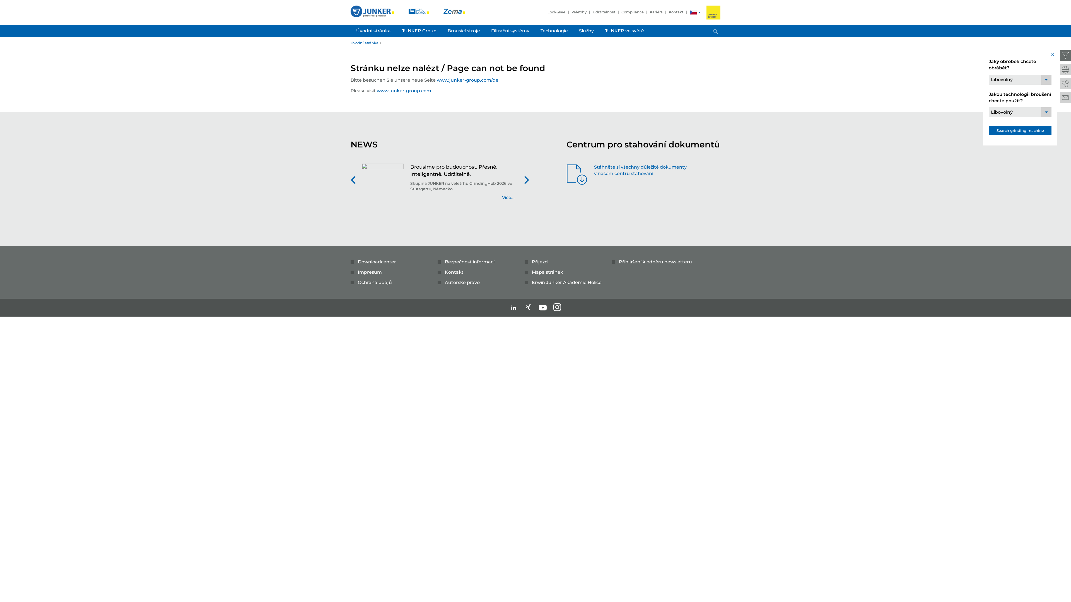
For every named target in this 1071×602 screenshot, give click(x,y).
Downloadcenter (377, 261)
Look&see (556, 12)
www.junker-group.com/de (467, 80)
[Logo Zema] (454, 11)
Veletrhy (579, 12)
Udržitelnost (604, 12)
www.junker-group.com (404, 90)
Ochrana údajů (375, 282)
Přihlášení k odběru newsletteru (655, 261)
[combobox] (1020, 80)
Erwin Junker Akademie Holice (567, 282)
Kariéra (656, 12)
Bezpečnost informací (470, 261)
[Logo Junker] (373, 11)
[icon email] (1065, 97)
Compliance (632, 12)
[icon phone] (1065, 83)
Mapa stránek (547, 272)
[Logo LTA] (419, 11)
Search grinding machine (1020, 130)
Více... (508, 197)
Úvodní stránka (364, 43)
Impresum (370, 272)
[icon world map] (1065, 69)
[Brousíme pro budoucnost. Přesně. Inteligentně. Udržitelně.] (383, 185)
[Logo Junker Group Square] (713, 12)
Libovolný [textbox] (1002, 79)
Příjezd (540, 261)
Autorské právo (462, 282)
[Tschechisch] (693, 13)
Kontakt (676, 12)
